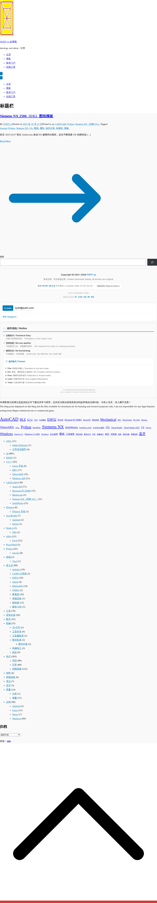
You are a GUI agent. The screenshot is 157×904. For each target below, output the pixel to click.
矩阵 (119, 434)
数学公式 (87, 434)
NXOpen (144, 420)
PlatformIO (17, 586)
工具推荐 (70, 434)
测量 (14, 698)
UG (31, 128)
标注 (107, 434)
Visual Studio (116, 428)
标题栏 (59, 128)
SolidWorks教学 (98, 428)
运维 (8, 702)
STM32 (15, 590)
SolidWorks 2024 (85, 428)
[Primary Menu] (1, 73)
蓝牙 (142, 433)
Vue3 (14, 561)
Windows (6, 434)
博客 (8, 59)
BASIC (9, 457)
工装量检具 (18, 636)
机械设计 (100, 434)
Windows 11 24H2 (32, 434)
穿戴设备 (16, 598)
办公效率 (54, 434)
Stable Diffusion (20, 445)
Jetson (15, 582)
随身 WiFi (17, 607)
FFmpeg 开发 (18, 511)
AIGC (9, 441)
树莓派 (15, 594)
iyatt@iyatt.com (24, 307)
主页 (8, 54)
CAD (36, 420)
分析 (14, 693)
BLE (23, 419)
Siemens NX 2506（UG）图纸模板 (26, 116)
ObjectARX (7, 427)
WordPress (45, 434)
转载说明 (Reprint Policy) (108, 286)
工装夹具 (16, 631)
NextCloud (127, 420)
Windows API (18, 478)
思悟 (14, 660)
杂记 (8, 656)
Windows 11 (18, 434)
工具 (8, 611)
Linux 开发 (17, 466)
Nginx (15, 714)
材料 (8, 673)
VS (142, 427)
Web (14, 532)
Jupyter (15, 553)
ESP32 (51, 419)
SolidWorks (71, 427)
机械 (8, 623)
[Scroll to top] (78, 902)
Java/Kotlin (11, 515)
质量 (8, 689)
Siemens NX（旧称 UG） (87, 124)
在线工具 (10, 67)
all (53, 124)
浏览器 (114, 434)
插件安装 (79, 434)
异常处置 (10, 615)
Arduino (16, 569)
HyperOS (86, 420)
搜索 (2, 257)
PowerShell (11, 544)
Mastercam (17, 495)
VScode (148, 428)
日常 (14, 665)
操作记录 (50, 128)
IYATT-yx (8, 124)
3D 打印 (16, 627)
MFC (119, 420)
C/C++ (9, 462)
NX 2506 (136, 420)
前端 (8, 557)
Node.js (9, 528)
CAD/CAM (60, 124)
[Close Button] (1, 77)
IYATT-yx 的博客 (8, 41)
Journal (3, 128)
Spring (15, 524)
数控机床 (16, 640)
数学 (8, 619)
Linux (15, 710)
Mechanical (108, 419)
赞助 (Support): (10, 316)
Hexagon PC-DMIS (73, 420)
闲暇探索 (16, 669)
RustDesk (37, 428)
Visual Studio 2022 (132, 428)
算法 (8, 681)
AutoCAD (9, 419)
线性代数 (126, 434)
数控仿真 (23, 644)
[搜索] (152, 262)
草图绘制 (134, 434)
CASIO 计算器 (19, 573)
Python (70, 124)
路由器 (15, 602)
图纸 (36, 128)
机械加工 (16, 648)
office (17, 428)
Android (16, 520)
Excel (60, 419)
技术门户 (10, 63)
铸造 (14, 652)
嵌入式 (9, 565)
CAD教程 (42, 420)
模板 (66, 128)
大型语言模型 (19, 449)
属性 (42, 128)
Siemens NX (22, 128)
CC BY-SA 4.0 (49, 286)
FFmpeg (10, 507)
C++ (30, 419)
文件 (94, 434)
